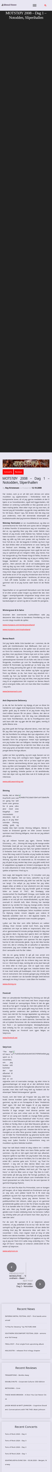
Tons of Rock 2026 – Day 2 (15, 1447)
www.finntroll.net (10, 1037)
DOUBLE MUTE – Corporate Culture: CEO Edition (25, 1382)
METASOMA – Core (12, 1388)
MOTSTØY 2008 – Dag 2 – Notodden (24, 1285)
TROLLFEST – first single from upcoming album (24, 1344)
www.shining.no (9, 984)
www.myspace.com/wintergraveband (19, 625)
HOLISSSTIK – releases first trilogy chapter (22, 1351)
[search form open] (45, 5)
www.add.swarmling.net (13, 781)
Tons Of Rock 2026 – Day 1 (16, 1454)
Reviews (18, 472)
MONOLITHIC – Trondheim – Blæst (17, 1277)
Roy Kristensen (12, 488)
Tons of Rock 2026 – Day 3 (15, 1441)
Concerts (8, 472)
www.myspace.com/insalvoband (16, 629)
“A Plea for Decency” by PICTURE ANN (20, 1327)
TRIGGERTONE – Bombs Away (17, 1375)
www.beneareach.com (12, 691)
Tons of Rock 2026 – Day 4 (15, 1434)
